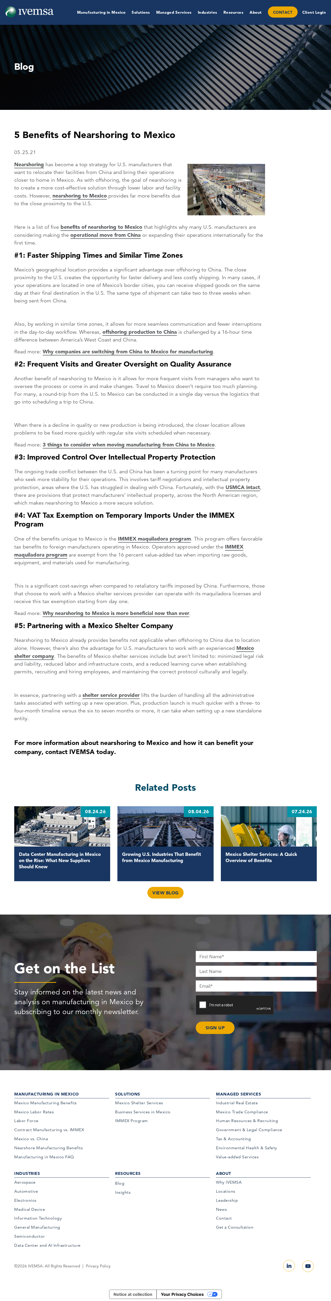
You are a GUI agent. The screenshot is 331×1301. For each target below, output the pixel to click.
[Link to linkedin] (289, 1266)
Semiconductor (29, 1236)
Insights (123, 1192)
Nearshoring (29, 164)
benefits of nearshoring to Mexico (101, 227)
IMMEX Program (131, 1120)
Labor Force (26, 1120)
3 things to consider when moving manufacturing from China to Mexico (129, 445)
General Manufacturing (37, 1227)
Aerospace (25, 1182)
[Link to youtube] (308, 1266)
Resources (233, 12)
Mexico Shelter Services (139, 1102)
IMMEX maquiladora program (154, 539)
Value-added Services (237, 1156)
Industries (207, 12)
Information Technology (38, 1218)
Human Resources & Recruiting (247, 1120)
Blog (119, 1183)
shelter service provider (111, 695)
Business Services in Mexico (143, 1111)
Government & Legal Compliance (249, 1129)
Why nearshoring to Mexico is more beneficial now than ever (116, 613)
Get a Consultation (234, 1227)
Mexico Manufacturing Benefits (45, 1102)
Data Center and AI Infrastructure (47, 1245)
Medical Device (29, 1209)
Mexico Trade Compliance (242, 1111)
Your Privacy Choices (182, 1294)
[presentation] (235, 1005)
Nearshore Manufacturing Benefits (48, 1147)
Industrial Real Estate (237, 1102)
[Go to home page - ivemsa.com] (29, 11)
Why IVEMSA (229, 1182)
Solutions (141, 12)
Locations (225, 1191)
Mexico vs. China (31, 1138)
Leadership (227, 1200)
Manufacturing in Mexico (101, 12)
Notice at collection (133, 1294)
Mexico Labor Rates (34, 1111)
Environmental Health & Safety (246, 1147)
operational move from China (105, 235)
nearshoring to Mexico (79, 196)
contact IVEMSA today (79, 752)
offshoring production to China (139, 332)
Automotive (26, 1191)
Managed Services (174, 12)
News (221, 1209)
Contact (224, 1218)
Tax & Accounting (233, 1138)
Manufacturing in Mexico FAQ (44, 1156)
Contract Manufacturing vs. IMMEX (49, 1129)
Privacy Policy (98, 1266)
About (256, 12)
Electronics (25, 1200)
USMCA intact (242, 487)
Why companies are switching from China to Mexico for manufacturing (128, 351)
